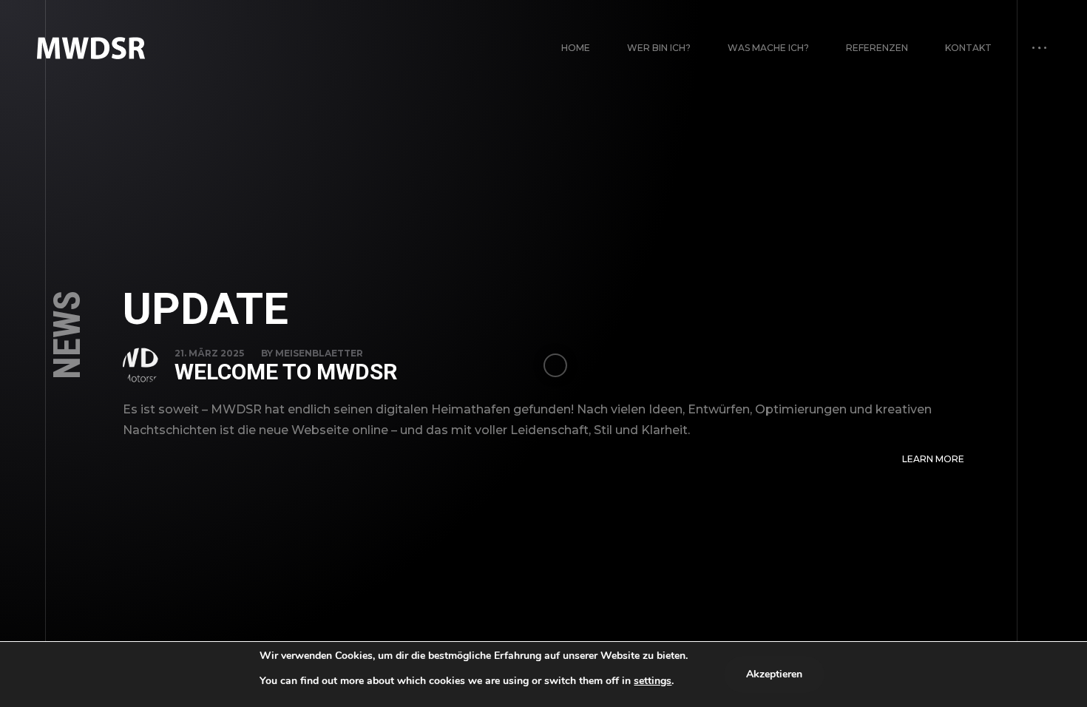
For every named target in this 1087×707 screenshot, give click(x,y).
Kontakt (968, 47)
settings (652, 681)
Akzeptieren (774, 674)
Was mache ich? (768, 47)
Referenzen (877, 47)
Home (575, 47)
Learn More (933, 458)
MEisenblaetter (319, 353)
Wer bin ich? (659, 47)
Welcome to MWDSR (286, 372)
